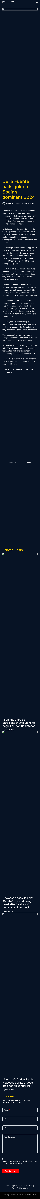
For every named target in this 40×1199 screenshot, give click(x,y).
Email (7, 1119)
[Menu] (37, 3)
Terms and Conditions (20, 1188)
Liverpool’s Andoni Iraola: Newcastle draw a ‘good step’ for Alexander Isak (18, 1082)
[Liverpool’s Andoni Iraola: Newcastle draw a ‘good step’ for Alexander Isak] (20, 995)
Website (7, 1128)
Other (32, 203)
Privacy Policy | (28, 1186)
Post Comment (11, 1171)
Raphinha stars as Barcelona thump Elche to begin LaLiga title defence (18, 723)
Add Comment (10, 1137)
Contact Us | (18, 1186)
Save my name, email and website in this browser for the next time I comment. (19, 1162)
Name (7, 1110)
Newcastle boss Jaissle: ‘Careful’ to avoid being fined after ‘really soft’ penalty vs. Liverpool (17, 902)
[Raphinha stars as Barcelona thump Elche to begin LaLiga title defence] (20, 635)
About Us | (10, 1186)
